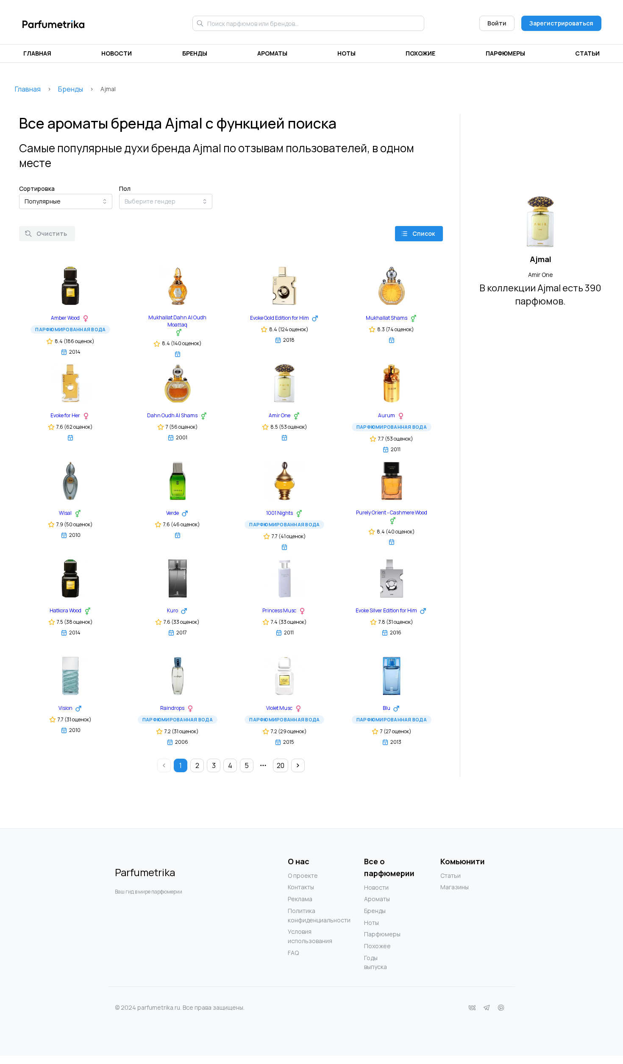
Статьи (587, 53)
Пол (125, 188)
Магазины (454, 887)
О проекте (303, 875)
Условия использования (305, 936)
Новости (116, 53)
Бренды (194, 53)
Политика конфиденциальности (305, 915)
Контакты (301, 887)
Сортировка (37, 188)
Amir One (540, 275)
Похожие (420, 53)
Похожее (377, 946)
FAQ (293, 953)
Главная (37, 53)
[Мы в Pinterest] (501, 1007)
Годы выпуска (375, 962)
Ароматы (272, 53)
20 (280, 765)
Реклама (300, 899)
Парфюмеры (505, 53)
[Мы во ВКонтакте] (472, 1007)
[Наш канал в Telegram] (486, 1007)
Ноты (346, 53)
